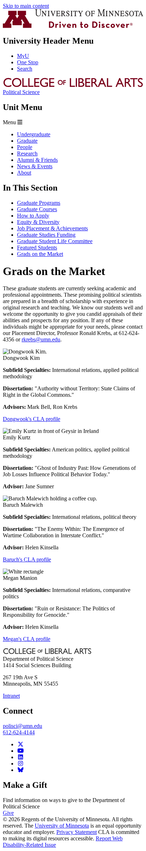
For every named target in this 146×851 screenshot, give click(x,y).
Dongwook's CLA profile (31, 419)
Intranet (11, 696)
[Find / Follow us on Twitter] (20, 744)
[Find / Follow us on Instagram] (20, 764)
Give (8, 813)
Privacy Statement (76, 832)
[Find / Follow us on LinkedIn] (20, 757)
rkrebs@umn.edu (41, 339)
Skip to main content (26, 6)
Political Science (21, 92)
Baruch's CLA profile (27, 559)
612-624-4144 (19, 732)
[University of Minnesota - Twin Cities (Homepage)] (73, 26)
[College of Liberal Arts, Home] (73, 86)
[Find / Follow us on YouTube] (20, 751)
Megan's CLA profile (26, 639)
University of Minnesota (62, 826)
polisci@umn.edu (22, 726)
